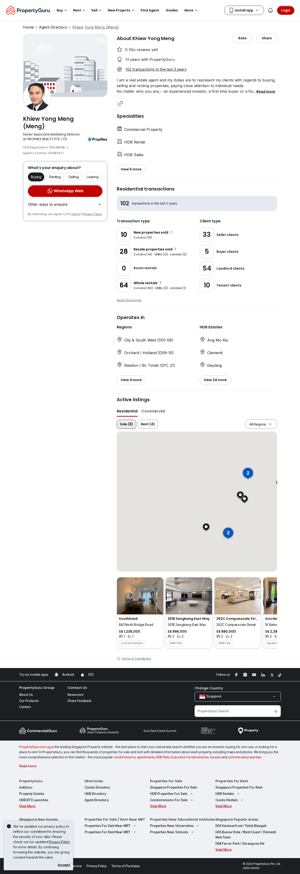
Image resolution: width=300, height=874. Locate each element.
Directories (94, 781)
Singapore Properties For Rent (238, 787)
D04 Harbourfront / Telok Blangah (240, 826)
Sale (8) (126, 424)
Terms (75, 214)
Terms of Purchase (125, 866)
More (188, 10)
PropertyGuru (30, 781)
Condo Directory (97, 787)
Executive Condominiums (190, 757)
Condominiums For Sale (169, 800)
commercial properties (244, 757)
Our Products (29, 701)
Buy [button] (60, 10)
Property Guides (31, 794)
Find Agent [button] (150, 10)
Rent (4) (148, 424)
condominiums (125, 757)
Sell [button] (94, 10)
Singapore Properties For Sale (173, 787)
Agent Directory (53, 27)
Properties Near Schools (169, 832)
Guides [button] (172, 10)
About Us (26, 695)
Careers (25, 707)
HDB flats (163, 757)
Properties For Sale (166, 781)
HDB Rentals (224, 794)
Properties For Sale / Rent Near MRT (115, 819)
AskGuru (25, 787)
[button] (265, 91)
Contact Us (77, 687)
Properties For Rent (231, 781)
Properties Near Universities (172, 826)
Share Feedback (79, 701)
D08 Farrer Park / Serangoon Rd (239, 843)
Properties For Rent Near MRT (107, 832)
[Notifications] (270, 10)
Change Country (209, 688)
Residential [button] (127, 411)
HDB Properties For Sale (168, 794)
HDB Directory (95, 794)
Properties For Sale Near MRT (107, 826)
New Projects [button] (119, 10)
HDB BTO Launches (33, 800)
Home (28, 27)
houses (215, 757)
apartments (146, 757)
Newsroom (76, 695)
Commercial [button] (153, 411)
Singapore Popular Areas (236, 819)
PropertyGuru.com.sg (35, 747)
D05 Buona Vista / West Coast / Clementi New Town (245, 834)
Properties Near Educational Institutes (182, 819)
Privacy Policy (92, 214)
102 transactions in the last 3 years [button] (156, 69)
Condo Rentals (226, 800)
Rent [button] (77, 10)
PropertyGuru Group (36, 687)
